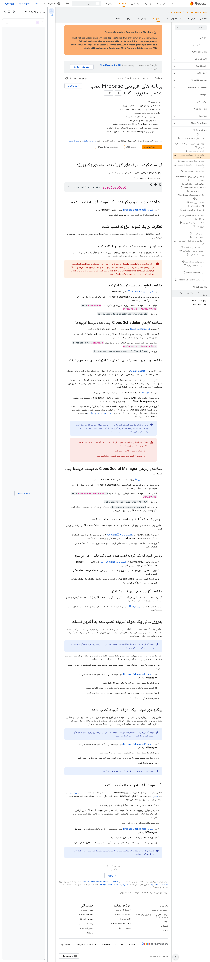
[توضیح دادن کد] (151, 184)
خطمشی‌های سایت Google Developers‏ (115, 884)
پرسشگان (89, 932)
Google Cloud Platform (86, 944)
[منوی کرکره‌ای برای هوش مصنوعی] (167, 18)
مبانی (193, 18)
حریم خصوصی (155, 956)
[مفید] (71, 78)
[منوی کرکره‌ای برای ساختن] (172, 3)
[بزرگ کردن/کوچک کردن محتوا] (149, 101)
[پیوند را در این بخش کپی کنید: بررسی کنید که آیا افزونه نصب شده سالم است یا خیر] (87, 519)
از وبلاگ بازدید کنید (123, 910)
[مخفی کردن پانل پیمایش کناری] (175, 957)
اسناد (124, 3)
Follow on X (125, 919)
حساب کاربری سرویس (77, 792)
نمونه (166, 921)
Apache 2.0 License (159, 884)
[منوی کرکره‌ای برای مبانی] (187, 18)
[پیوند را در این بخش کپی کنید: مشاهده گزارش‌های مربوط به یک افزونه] (106, 591)
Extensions (173, 12)
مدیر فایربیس (73, 140)
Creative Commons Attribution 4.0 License (100, 881)
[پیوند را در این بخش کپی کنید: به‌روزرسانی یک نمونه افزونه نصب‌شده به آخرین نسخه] (69, 622)
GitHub (165, 930)
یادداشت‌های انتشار (86, 923)
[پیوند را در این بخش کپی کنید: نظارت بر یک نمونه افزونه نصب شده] (99, 226)
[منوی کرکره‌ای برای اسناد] (118, 3)
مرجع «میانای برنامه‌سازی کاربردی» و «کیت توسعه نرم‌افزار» (152, 915)
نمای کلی (203, 18)
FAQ (155, 48)
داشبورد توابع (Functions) (142, 291)
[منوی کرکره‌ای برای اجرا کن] (156, 3)
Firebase (158, 78)
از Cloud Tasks (139, 371)
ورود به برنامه (8, 3)
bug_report (13, 11)
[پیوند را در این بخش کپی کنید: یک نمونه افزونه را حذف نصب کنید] (101, 785)
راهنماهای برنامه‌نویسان (159, 910)
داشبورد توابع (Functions (120, 534)
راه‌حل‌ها (148, 3)
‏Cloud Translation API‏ (110, 65)
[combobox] (86, 3)
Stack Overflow (86, 914)
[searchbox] (191, 27)
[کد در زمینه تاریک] (155, 184)
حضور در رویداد (124, 928)
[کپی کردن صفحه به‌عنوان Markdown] (110, 93)
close (4, 11)
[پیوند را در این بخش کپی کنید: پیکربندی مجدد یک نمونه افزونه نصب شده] (88, 710)
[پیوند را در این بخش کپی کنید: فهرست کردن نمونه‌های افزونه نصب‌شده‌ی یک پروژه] (74, 165)
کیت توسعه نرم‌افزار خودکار (107, 147)
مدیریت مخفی (144, 479)
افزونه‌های (145, 392)
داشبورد (138, 209)
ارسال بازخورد (73, 86)
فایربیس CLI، (131, 147)
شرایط (165, 956)
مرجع (129, 18)
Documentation (196, 12)
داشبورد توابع (137, 606)
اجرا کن (163, 3)
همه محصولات (64, 944)
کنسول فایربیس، (149, 147)
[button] (193, 45)
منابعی (155, 796)
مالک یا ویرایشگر (89, 140)
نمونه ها (119, 18)
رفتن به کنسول (24, 3)
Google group (86, 919)
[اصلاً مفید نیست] (66, 78)
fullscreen (9, 11)
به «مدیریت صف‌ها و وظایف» (100, 413)
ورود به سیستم (24, 493)
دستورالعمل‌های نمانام (85, 928)
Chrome (119, 944)
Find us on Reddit (123, 914)
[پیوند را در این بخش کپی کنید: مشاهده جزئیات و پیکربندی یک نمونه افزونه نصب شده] (68, 202)
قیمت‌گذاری (135, 3)
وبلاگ (36, 3)
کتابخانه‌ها (164, 926)
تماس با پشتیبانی (87, 910)
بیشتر (110, 3)
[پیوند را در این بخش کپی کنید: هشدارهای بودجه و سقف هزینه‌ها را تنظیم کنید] (94, 246)
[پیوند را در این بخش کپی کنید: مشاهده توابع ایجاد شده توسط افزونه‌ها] (104, 285)
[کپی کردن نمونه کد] (160, 184)
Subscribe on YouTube (121, 923)
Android (132, 944)
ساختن (178, 3)
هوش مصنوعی (175, 18)
